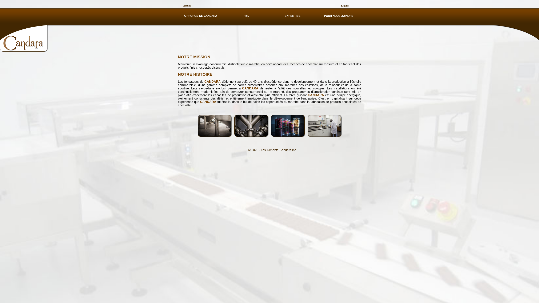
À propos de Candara (200, 15)
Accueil (187, 5)
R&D (246, 15)
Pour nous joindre (338, 15)
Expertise (292, 15)
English (345, 5)
